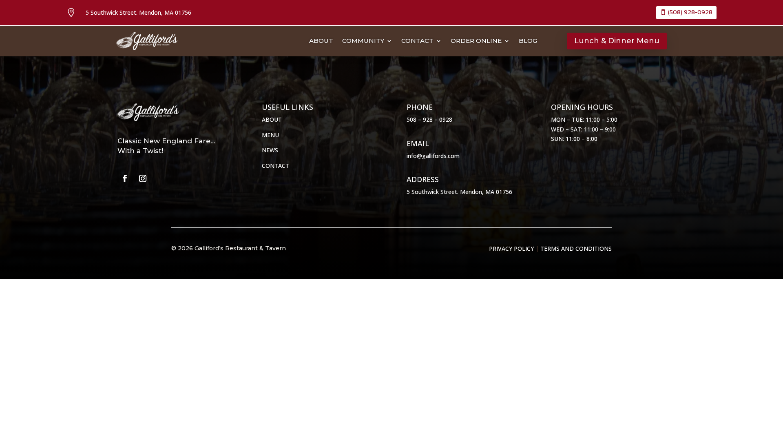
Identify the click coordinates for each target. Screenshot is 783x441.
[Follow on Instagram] (142, 178)
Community (363, 41)
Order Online (476, 41)
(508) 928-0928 (690, 12)
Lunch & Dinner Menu (616, 40)
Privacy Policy (511, 248)
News (270, 150)
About (321, 41)
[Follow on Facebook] (124, 178)
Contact (417, 41)
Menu (270, 135)
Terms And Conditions (576, 248)
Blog (528, 41)
